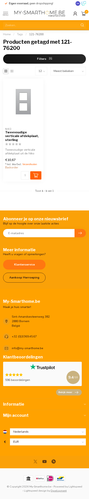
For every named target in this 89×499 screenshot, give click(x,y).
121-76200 (36, 34)
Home (7, 34)
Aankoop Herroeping (24, 277)
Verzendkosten (29, 164)
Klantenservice (24, 265)
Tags (20, 34)
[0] (83, 13)
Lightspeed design (35, 490)
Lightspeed (75, 486)
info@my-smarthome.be (27, 348)
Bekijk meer (65, 392)
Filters (42, 59)
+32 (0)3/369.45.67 (24, 336)
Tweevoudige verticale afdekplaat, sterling (22, 136)
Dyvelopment (59, 490)
